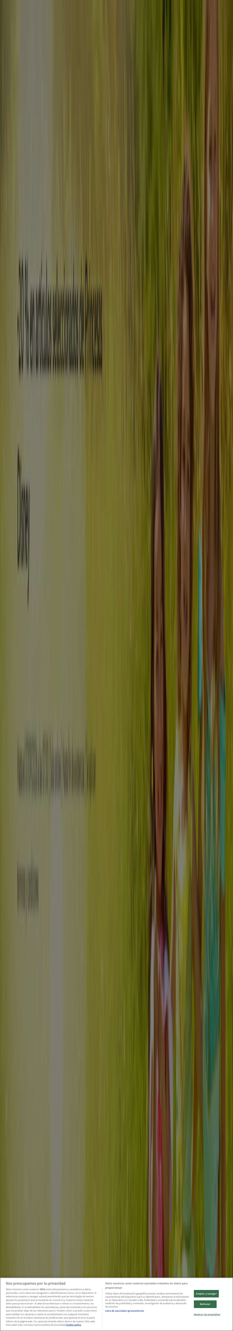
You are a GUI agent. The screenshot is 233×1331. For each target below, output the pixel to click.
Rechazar (205, 1304)
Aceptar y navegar (206, 1293)
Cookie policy (73, 1324)
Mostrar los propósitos (207, 1314)
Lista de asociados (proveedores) (124, 1310)
